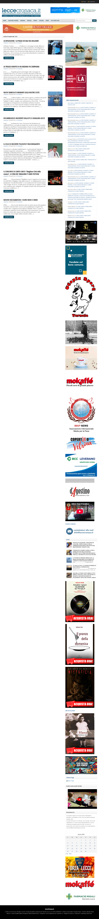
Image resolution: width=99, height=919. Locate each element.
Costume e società (13, 20)
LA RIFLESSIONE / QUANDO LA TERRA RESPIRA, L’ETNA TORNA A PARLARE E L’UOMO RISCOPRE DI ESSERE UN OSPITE (82, 109)
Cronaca (22, 20)
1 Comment (19, 42)
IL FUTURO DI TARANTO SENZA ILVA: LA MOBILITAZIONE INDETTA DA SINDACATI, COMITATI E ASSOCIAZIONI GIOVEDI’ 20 (83, 559)
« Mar (66, 853)
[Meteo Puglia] (70, 780)
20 (72, 848)
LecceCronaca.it (49, 909)
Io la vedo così (55, 20)
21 (76, 848)
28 (76, 851)
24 (90, 848)
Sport (47, 20)
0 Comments (19, 68)
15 (81, 845)
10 (90, 843)
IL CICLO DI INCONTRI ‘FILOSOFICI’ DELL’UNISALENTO (21, 144)
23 (85, 848)
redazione (5, 42)
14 (76, 845)
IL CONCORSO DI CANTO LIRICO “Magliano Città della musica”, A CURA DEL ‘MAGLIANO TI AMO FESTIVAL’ (22, 172)
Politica (29, 20)
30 (85, 851)
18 (94, 845)
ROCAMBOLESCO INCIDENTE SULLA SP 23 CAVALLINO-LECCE (24, 118)
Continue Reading (9, 58)
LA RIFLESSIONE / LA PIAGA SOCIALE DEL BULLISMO (21, 40)
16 (85, 845)
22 (81, 848)
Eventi (35, 20)
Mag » (70, 853)
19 (67, 848)
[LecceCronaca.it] (21, 16)
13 (72, 845)
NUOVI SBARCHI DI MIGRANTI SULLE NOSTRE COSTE (21, 92)
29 (81, 851)
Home (4, 20)
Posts (84, 1)
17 (90, 845)
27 (72, 851)
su (71, 103)
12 (67, 845)
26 (67, 851)
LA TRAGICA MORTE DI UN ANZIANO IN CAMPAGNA (21, 66)
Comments (92, 1)
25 (94, 848)
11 (94, 843)
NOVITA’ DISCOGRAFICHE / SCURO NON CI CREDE (20, 199)
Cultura (41, 20)
